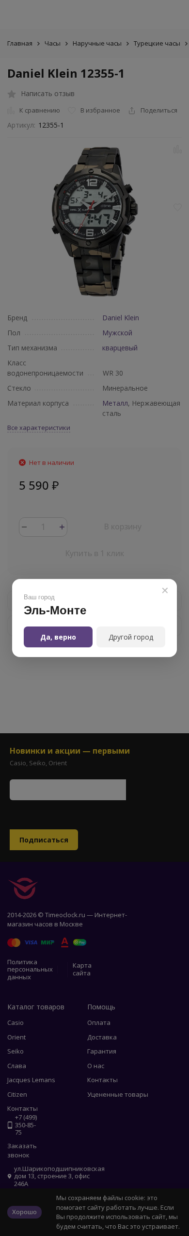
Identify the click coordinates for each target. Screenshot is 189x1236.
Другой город (131, 637)
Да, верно (58, 637)
